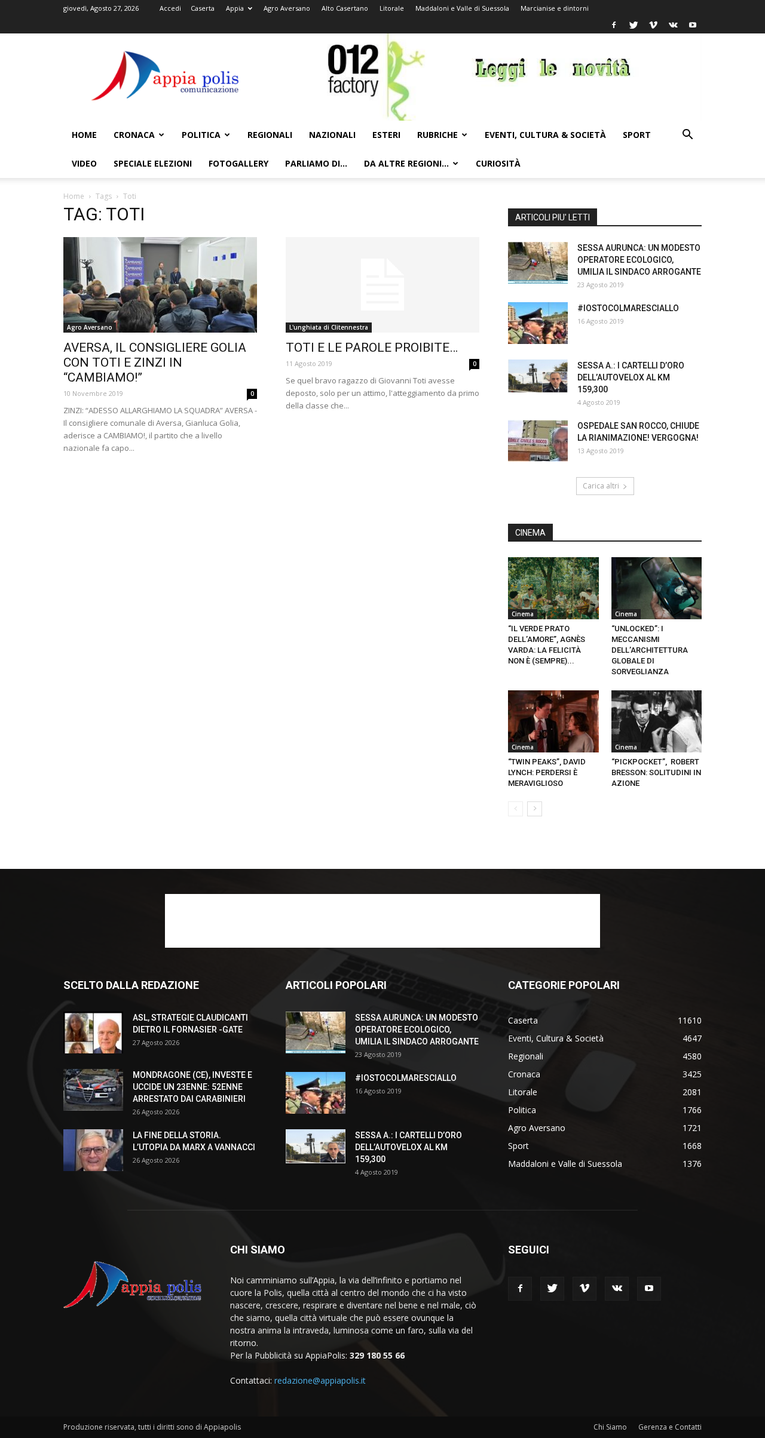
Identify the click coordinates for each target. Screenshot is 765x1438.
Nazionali (332, 134)
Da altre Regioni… (406, 163)
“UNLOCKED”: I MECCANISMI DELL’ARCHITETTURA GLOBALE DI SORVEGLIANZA (649, 650)
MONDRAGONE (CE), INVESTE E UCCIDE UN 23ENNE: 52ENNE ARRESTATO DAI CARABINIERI (192, 1087)
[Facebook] (614, 25)
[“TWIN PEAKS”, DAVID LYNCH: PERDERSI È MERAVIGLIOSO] (553, 721)
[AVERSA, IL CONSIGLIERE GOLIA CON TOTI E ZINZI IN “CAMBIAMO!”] (160, 285)
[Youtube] (693, 25)
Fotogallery (238, 163)
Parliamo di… (316, 163)
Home (84, 134)
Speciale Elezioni (153, 163)
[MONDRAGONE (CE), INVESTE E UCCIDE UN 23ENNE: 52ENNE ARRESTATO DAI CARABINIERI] (93, 1090)
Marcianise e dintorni (555, 8)
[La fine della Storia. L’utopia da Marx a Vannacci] (93, 1150)
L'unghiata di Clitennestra (328, 327)
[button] (687, 136)
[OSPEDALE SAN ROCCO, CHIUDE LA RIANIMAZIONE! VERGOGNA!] (538, 441)
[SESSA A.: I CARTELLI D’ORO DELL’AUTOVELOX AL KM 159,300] (538, 376)
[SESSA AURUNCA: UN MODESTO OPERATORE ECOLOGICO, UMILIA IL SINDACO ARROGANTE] (538, 263)
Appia (235, 8)
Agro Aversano (287, 8)
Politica (201, 134)
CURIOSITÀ (498, 163)
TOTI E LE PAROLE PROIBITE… (372, 347)
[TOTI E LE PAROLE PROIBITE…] (382, 285)
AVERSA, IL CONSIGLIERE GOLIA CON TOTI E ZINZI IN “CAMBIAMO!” (154, 362)
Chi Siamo (610, 1427)
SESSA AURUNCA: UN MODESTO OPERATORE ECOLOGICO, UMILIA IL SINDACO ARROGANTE (639, 259)
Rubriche (437, 134)
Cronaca (134, 134)
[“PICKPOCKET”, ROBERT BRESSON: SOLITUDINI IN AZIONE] (656, 721)
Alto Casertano (345, 8)
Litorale (392, 8)
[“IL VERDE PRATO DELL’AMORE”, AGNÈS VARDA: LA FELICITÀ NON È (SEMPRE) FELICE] (553, 588)
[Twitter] (633, 25)
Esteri (386, 134)
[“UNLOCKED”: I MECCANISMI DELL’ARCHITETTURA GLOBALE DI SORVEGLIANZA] (656, 588)
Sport (637, 134)
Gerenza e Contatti (670, 1427)
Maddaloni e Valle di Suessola (462, 8)
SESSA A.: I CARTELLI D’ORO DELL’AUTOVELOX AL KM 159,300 (630, 377)
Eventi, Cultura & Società (545, 134)
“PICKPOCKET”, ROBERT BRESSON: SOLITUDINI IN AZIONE (656, 772)
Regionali (269, 134)
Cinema (523, 614)
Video (84, 163)
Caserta (203, 8)
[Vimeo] (653, 25)
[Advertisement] (382, 921)
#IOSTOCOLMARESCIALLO (628, 308)
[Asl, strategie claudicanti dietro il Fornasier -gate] (93, 1032)
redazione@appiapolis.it (320, 1380)
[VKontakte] (673, 25)
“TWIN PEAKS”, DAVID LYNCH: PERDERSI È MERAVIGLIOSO (547, 772)
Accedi (170, 8)
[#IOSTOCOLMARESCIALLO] (538, 323)
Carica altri (601, 486)
